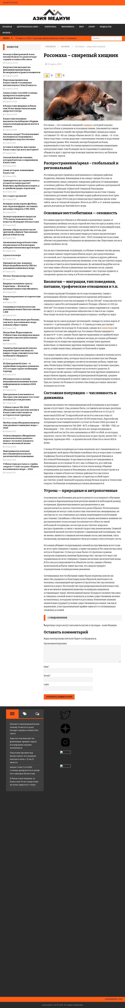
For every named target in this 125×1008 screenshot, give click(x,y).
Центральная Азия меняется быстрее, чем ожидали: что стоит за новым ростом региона (21, 397)
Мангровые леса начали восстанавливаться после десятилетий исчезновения (18, 453)
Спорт (91, 27)
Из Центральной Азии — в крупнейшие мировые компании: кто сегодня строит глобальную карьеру (21, 367)
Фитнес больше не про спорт (18, 276)
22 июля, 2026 (10, 212)
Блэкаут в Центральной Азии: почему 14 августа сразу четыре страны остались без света (20, 57)
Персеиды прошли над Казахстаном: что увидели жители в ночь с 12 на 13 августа (19, 82)
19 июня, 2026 (10, 375)
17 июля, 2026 (10, 225)
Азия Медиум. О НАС (114, 999)
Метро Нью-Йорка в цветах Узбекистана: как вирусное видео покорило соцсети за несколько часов (21, 336)
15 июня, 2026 (10, 431)
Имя (46, 667)
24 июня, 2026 (10, 344)
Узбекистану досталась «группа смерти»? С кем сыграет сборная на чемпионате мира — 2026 (21, 466)
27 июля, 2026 (10, 192)
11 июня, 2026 (10, 473)
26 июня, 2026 (10, 315)
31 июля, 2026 (10, 143)
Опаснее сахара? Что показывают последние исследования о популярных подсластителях (21, 137)
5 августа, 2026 (11, 130)
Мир (81, 27)
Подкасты (105, 27)
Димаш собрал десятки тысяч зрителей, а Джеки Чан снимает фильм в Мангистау (20, 232)
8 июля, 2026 (10, 259)
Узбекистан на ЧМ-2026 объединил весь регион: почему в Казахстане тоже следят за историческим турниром (21, 411)
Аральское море (12, 255)
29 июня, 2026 (10, 292)
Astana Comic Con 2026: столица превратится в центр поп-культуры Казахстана (20, 95)
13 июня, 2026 (10, 447)
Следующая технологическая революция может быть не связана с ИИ (21, 309)
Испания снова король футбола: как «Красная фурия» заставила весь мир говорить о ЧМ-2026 (20, 206)
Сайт (46, 684)
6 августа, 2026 (11, 102)
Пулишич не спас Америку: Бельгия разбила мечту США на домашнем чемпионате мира (20, 265)
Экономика (67, 27)
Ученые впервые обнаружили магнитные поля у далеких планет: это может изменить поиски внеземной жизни (19, 440)
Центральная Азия (27, 27)
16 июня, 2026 (10, 419)
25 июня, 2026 (10, 328)
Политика (50, 27)
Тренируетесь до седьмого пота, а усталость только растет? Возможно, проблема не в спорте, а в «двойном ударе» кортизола (21, 184)
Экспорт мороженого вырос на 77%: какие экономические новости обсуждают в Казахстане (21, 219)
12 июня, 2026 (10, 460)
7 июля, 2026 (10, 272)
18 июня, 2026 (10, 390)
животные (108, 328)
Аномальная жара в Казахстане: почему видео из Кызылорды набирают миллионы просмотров (21, 245)
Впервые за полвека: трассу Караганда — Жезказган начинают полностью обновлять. (20, 286)
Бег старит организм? (15, 196)
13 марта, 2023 (54, 64)
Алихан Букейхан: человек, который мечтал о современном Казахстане (20, 160)
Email (47, 675)
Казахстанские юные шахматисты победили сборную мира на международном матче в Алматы (21, 123)
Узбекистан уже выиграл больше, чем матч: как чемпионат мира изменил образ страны (21, 322)
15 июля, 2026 (10, 238)
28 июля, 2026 (10, 176)
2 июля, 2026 (10, 279)
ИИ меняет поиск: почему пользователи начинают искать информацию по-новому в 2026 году (20, 383)
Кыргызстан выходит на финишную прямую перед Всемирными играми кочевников (21, 70)
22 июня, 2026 (10, 359)
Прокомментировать (55, 643)
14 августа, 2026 (11, 63)
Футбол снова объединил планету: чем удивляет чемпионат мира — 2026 (21, 425)
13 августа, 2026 (11, 76)
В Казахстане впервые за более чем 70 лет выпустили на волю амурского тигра (19, 108)
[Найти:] (106, 38)
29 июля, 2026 (10, 166)
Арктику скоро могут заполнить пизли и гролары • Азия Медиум (81, 625)
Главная (7, 27)
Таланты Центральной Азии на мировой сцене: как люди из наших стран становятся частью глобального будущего (20, 352)
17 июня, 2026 (10, 403)
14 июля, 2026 (10, 251)
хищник (88, 125)
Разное (6, 33)
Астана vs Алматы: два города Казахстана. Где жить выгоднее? (21, 148)
